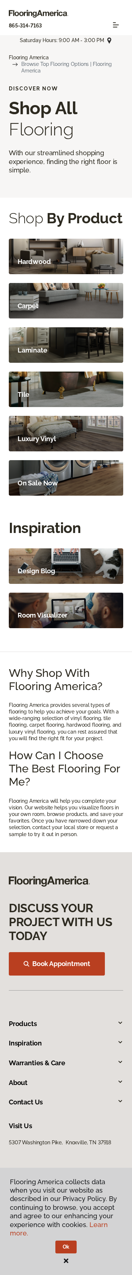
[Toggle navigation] (116, 25)
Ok (66, 1247)
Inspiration (25, 1043)
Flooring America (29, 57)
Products (23, 1024)
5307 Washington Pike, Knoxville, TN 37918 (60, 1142)
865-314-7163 (25, 26)
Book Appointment (61, 964)
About (18, 1082)
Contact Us (26, 1102)
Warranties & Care (37, 1063)
